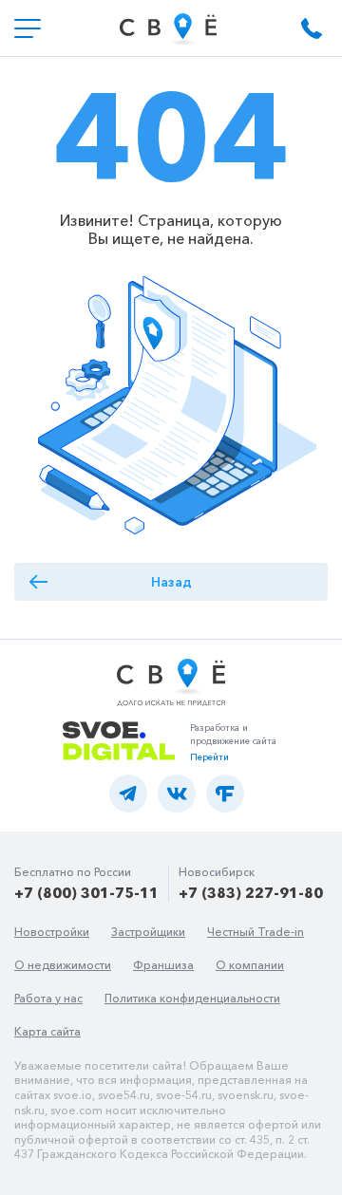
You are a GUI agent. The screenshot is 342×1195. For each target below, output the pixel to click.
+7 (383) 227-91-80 (251, 893)
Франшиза (163, 965)
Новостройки (51, 931)
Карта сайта (47, 1031)
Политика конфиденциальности (192, 998)
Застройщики (148, 931)
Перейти (209, 757)
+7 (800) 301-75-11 (86, 893)
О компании (250, 965)
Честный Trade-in (255, 931)
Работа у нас (48, 998)
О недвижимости (62, 965)
